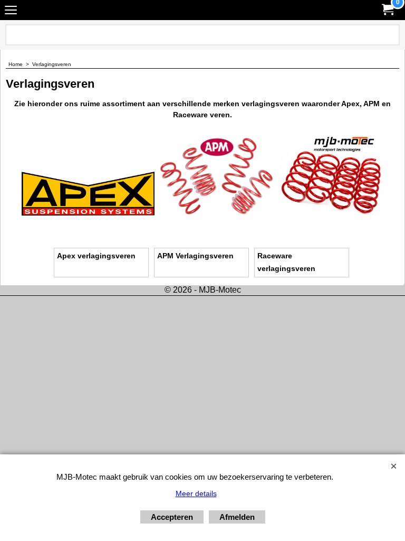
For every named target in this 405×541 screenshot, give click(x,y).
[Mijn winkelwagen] (387, 9)
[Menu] (11, 11)
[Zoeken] (389, 35)
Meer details (196, 493)
